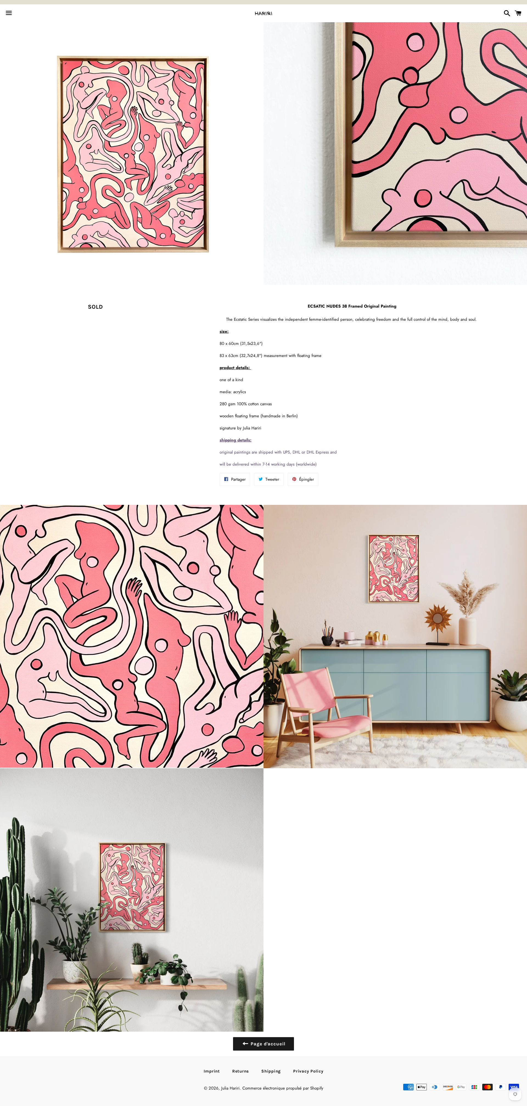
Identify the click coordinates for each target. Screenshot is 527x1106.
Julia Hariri (230, 1088)
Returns (240, 1071)
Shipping (271, 1071)
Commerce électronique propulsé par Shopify (282, 1088)
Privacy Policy (308, 1071)
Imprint (212, 1071)
